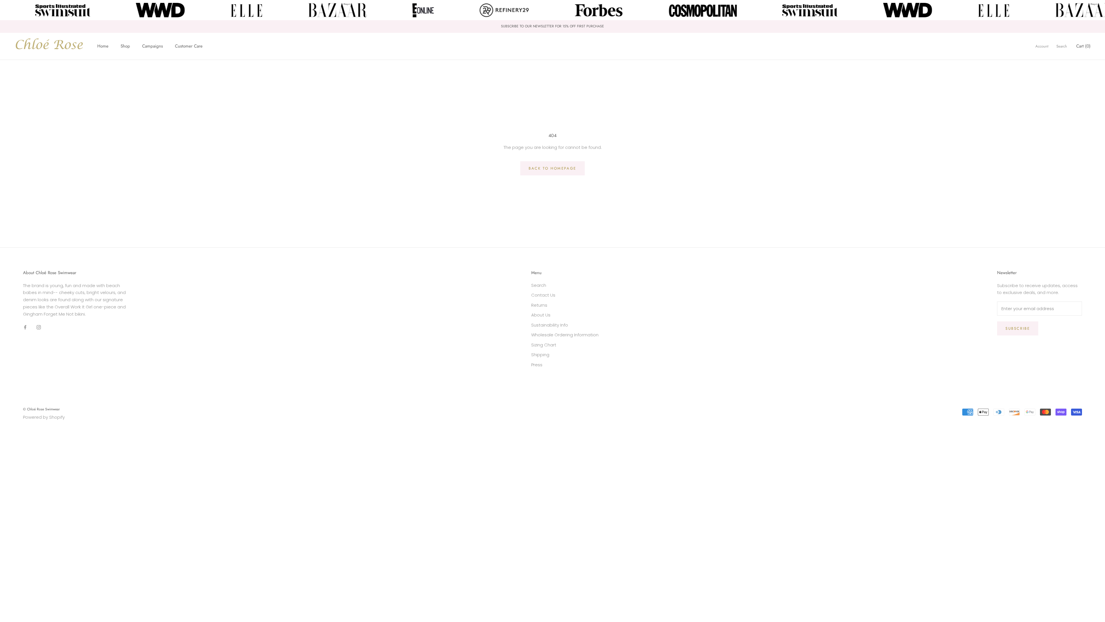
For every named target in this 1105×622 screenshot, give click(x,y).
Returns (539, 305)
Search (1061, 46)
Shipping (540, 355)
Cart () (1083, 46)
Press (536, 365)
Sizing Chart (543, 345)
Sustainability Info (549, 325)
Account (1041, 46)
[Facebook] (25, 327)
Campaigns (152, 46)
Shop (125, 46)
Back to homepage (552, 168)
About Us (540, 315)
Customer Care (189, 46)
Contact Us (543, 295)
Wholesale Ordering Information (565, 335)
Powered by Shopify (44, 417)
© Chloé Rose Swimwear (41, 409)
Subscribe (1017, 328)
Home (102, 46)
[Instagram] (39, 327)
